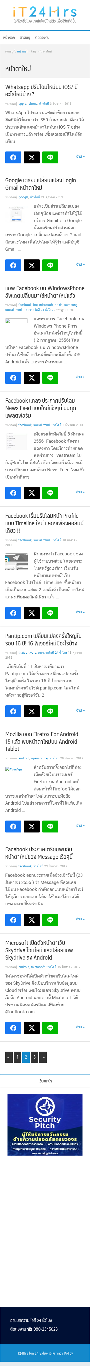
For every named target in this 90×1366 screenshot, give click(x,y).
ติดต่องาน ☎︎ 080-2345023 (34, 1329)
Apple (22, 103)
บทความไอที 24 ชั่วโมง (38, 310)
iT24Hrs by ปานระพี (45, 14)
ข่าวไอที (44, 103)
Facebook (25, 305)
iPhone (32, 103)
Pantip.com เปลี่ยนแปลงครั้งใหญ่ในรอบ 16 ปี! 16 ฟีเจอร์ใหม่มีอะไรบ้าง (43, 639)
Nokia (58, 305)
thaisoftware (27, 652)
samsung (71, 305)
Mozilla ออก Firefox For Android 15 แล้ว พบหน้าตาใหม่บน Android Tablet (41, 741)
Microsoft (46, 305)
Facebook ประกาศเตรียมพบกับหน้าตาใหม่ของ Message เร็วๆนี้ (39, 852)
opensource (39, 758)
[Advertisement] (45, 1194)
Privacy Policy (62, 1353)
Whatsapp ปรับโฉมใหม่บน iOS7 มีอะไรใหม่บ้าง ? (41, 90)
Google (23, 197)
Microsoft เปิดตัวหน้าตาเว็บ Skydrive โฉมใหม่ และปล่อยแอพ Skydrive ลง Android (39, 949)
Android (23, 758)
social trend (13, 310)
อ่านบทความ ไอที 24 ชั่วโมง (31, 1320)
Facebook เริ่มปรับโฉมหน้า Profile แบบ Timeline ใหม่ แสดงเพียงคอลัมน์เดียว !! (44, 522)
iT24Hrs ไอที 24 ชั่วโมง (32, 1353)
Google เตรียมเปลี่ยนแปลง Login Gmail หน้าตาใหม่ (40, 183)
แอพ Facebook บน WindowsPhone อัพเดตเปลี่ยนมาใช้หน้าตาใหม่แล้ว (44, 291)
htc (35, 305)
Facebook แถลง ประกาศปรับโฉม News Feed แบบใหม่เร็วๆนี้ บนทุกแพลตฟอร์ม (40, 407)
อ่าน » (80, 156)
